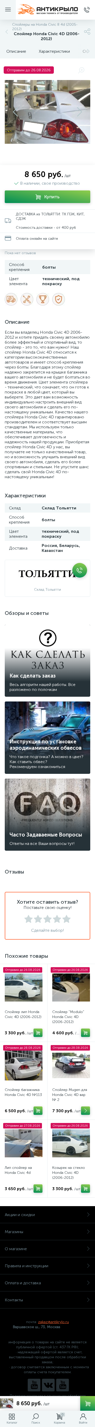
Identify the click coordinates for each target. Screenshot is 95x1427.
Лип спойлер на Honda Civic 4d (18, 1170)
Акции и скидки (20, 1214)
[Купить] (38, 1033)
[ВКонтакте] (48, 1385)
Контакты (14, 1299)
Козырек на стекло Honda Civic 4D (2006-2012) (68, 1172)
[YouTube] (34, 1385)
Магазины (14, 1231)
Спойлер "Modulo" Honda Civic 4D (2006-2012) (68, 1017)
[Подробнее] (85, 1110)
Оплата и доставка (23, 1282)
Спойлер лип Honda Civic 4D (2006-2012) (23, 1014)
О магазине (16, 1248)
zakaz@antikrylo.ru (53, 1322)
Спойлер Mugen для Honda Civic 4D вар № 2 (69, 1095)
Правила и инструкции (26, 1265)
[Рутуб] (62, 1385)
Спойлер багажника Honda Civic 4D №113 (23, 1092)
